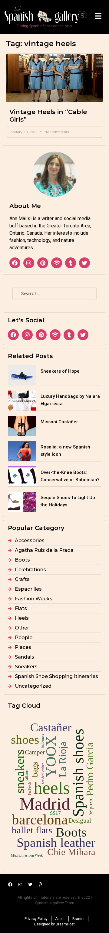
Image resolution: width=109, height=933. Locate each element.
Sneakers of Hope (60, 371)
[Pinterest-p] (40, 884)
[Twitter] (84, 262)
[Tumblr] (70, 262)
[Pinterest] (42, 262)
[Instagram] (28, 262)
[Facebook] (14, 262)
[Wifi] (56, 262)
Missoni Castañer (59, 422)
